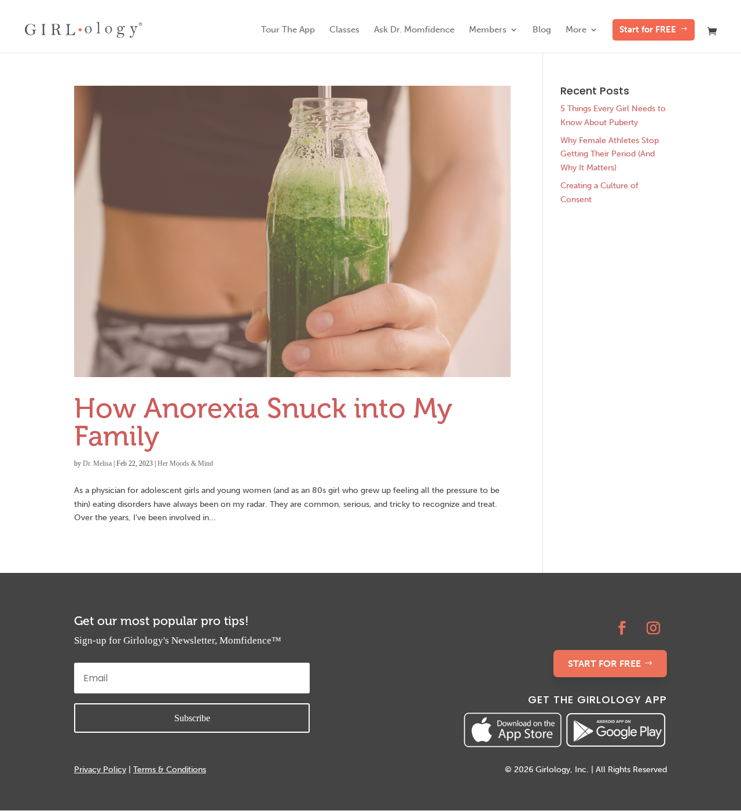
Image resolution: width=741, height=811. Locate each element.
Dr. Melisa (97, 463)
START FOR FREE (604, 663)
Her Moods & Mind (185, 463)
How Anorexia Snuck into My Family (263, 422)
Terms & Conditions (169, 770)
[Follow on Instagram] (653, 628)
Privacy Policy (100, 770)
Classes (344, 30)
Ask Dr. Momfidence (414, 30)
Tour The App (288, 30)
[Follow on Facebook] (622, 628)
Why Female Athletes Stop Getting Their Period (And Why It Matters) (609, 154)
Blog (542, 30)
